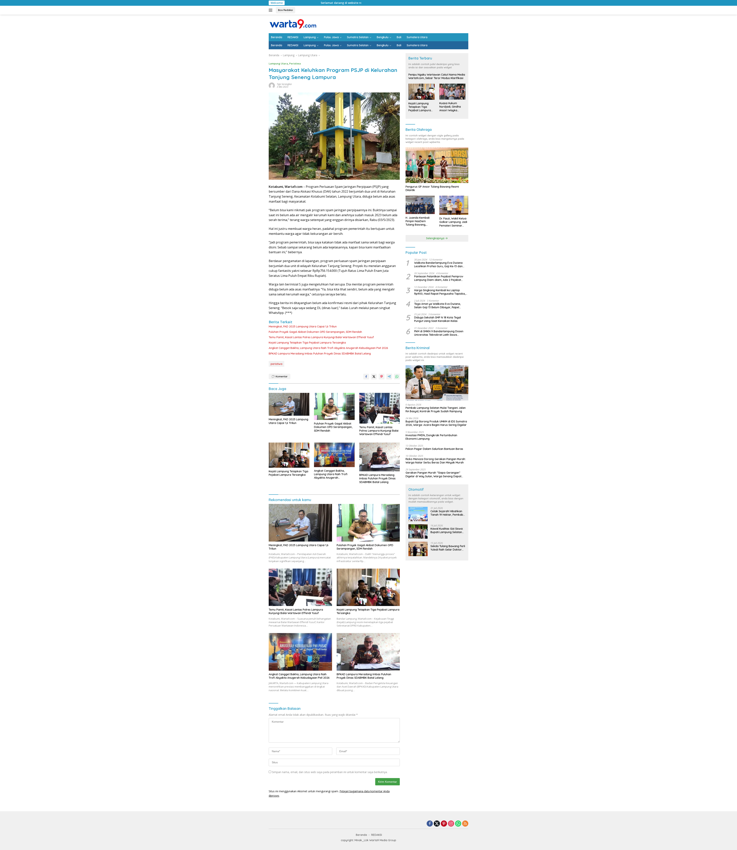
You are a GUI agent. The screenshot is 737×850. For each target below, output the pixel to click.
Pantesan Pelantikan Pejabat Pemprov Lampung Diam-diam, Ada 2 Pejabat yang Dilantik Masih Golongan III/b (438, 278)
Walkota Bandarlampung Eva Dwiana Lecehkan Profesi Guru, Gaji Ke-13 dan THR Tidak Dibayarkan (438, 264)
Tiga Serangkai (284, 84)
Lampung (310, 37)
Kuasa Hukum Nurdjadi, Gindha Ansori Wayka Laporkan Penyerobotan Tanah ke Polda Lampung (450, 106)
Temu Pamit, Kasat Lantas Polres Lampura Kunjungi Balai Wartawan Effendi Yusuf (321, 337)
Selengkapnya (435, 238)
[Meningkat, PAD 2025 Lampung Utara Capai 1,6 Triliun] (289, 404)
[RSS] (465, 823)
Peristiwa (295, 63)
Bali (399, 37)
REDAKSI (293, 37)
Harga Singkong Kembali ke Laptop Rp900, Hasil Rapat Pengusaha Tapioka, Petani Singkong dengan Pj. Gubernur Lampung (439, 292)
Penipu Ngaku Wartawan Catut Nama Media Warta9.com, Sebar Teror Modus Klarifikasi (436, 76)
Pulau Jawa (331, 37)
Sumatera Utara (417, 37)
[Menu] (271, 10)
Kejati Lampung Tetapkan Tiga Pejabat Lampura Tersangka (307, 342)
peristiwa (276, 364)
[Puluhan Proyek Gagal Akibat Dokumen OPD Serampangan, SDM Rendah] (334, 406)
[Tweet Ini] (374, 376)
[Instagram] (451, 823)
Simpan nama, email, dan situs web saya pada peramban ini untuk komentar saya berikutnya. (330, 772)
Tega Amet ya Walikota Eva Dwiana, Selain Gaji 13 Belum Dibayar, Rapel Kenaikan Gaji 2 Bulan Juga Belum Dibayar (437, 305)
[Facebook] (430, 823)
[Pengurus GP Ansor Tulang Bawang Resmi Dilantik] (437, 165)
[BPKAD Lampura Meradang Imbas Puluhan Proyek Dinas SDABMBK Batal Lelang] (379, 457)
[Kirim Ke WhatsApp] (397, 376)
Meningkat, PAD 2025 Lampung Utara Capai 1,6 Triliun (303, 326)
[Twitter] (437, 823)
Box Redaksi (285, 10)
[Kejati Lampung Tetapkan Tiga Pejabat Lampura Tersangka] (289, 455)
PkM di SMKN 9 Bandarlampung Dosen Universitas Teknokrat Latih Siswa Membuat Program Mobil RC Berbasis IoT (440, 333)
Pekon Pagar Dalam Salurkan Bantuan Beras (434, 449)
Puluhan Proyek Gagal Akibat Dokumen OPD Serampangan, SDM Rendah (315, 332)
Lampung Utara (278, 63)
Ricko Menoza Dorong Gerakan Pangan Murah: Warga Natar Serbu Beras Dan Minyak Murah (436, 460)
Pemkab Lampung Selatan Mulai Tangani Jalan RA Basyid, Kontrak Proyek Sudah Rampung (436, 409)
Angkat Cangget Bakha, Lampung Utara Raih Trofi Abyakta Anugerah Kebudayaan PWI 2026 (328, 348)
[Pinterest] (444, 823)
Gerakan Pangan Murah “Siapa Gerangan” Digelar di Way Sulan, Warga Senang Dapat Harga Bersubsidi (433, 474)
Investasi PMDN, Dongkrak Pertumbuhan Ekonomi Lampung (431, 437)
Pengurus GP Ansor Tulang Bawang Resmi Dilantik (432, 188)
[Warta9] (293, 23)
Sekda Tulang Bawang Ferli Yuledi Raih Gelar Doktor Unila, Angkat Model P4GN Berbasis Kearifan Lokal (447, 547)
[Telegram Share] (389, 376)
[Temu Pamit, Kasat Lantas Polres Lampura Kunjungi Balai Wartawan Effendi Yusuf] (379, 408)
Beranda (276, 37)
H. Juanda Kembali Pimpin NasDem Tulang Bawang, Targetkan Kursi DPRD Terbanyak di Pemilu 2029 (420, 221)
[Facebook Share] (366, 376)
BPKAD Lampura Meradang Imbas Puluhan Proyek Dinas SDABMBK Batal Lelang (320, 353)
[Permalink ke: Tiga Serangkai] (272, 85)
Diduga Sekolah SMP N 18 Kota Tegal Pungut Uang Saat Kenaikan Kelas (437, 319)
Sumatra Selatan (357, 37)
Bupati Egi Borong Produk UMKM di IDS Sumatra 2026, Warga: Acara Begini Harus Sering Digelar (436, 423)
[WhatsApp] (458, 823)
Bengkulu (382, 37)
